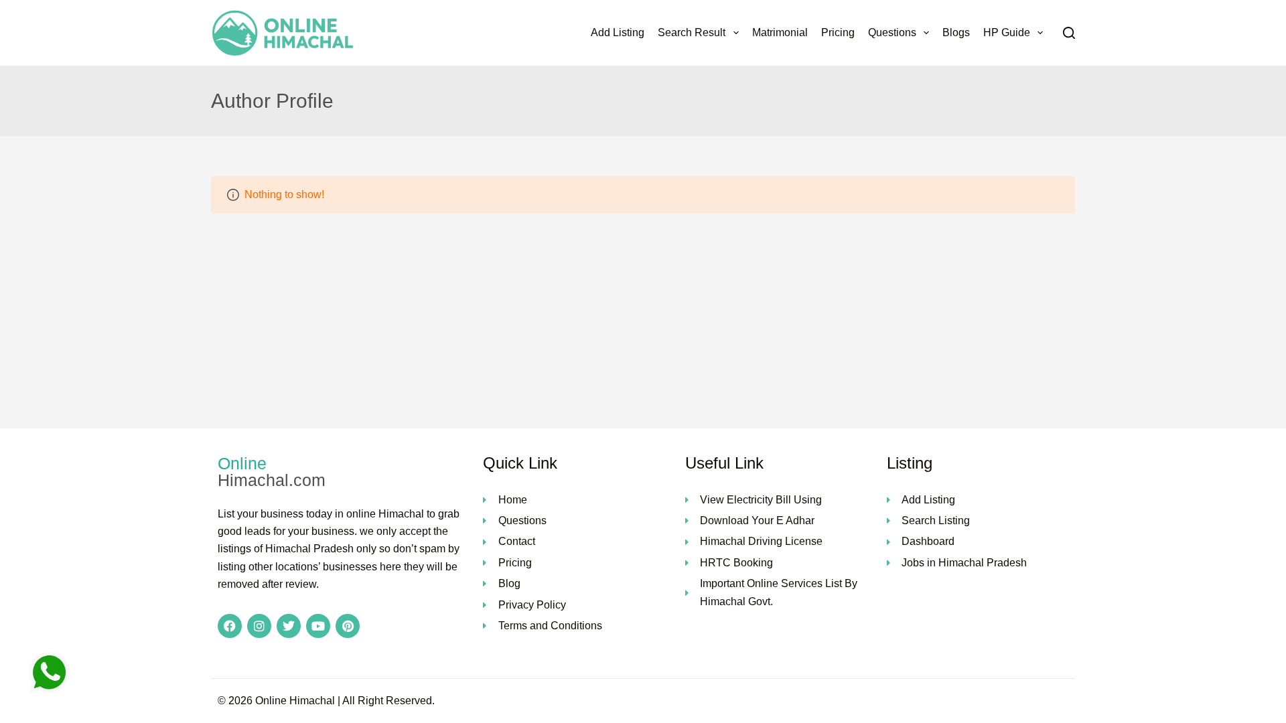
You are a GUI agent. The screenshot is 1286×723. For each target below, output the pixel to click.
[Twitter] (289, 626)
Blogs (956, 32)
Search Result (691, 32)
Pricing (838, 32)
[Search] (1069, 33)
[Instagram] (259, 626)
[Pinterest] (348, 626)
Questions (892, 32)
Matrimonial (780, 32)
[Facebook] (230, 626)
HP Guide (1006, 32)
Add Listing (617, 32)
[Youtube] (318, 626)
